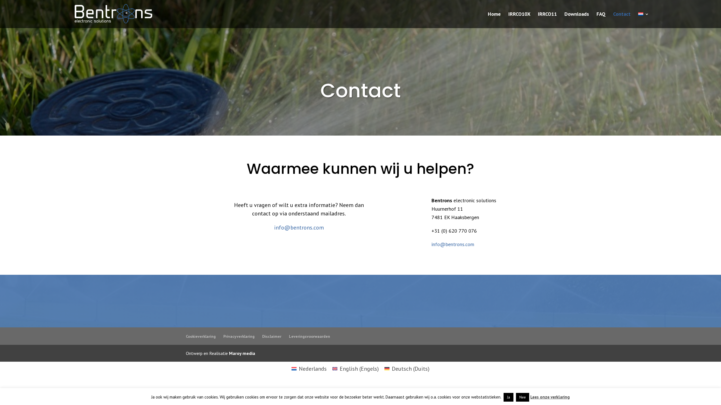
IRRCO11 (547, 14)
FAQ (601, 14)
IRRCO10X (519, 14)
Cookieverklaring (201, 336)
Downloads (576, 14)
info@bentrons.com (299, 227)
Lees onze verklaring (550, 397)
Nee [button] (522, 397)
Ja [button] (508, 397)
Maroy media (242, 353)
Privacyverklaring (239, 336)
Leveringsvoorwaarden (309, 336)
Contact (622, 14)
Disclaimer (271, 336)
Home (494, 14)
